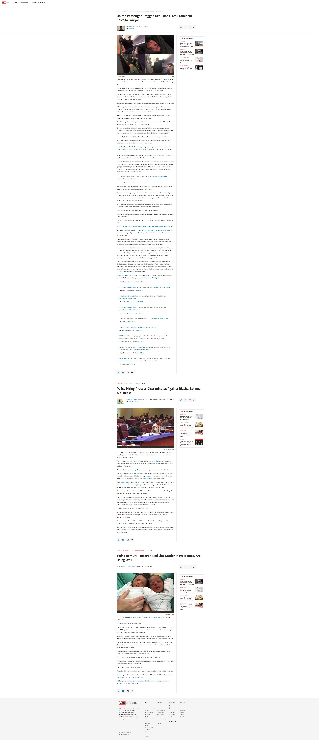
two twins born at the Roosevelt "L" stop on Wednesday (147, 617)
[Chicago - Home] (5, 2)
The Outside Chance (161, 708)
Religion (147, 725)
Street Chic (159, 721)
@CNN (124, 275)
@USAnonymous (124, 358)
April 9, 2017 (139, 330)
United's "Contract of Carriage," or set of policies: (140, 248)
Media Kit (182, 716)
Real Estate (147, 723)
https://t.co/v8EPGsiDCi (159, 176)
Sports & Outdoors (149, 727)
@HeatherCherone (133, 401)
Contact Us (182, 710)
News (33, 2)
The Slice (159, 723)
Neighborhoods (23, 2)
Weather (147, 736)
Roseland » (183, 49)
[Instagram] (169, 714)
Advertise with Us (184, 708)
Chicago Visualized (161, 710)
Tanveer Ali (131, 26)
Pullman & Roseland (124, 383)
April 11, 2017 (132, 182)
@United (121, 347)
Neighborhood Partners (185, 706)
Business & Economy (150, 708)
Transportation (159, 11)
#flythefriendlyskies (125, 287)
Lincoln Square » (184, 422)
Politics (144, 383)
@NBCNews (133, 327)
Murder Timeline (161, 716)
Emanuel (127, 482)
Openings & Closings (161, 719)
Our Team (182, 712)
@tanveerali (132, 28)
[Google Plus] (169, 712)
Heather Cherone (132, 399)
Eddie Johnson (147, 478)
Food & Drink (148, 716)
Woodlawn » (183, 414)
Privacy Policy (129, 732)
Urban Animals (148, 734)
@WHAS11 (138, 275)
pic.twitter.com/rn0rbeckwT (161, 287)
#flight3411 (134, 347)
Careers (182, 714)
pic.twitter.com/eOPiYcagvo (127, 179)
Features (41, 2)
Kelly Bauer (122, 566)
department (159, 461)
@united (119, 275)
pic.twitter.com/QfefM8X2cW (142, 350)
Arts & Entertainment (150, 706)
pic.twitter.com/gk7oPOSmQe (147, 327)
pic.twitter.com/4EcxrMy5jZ (127, 298)
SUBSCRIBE (174, 721)
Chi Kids (147, 710)
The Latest (147, 729)
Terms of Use (122, 732)
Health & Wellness (149, 551)
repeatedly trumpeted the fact (139, 485)
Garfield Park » (184, 57)
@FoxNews (130, 275)
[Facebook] (169, 708)
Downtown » (183, 430)
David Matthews (132, 566)
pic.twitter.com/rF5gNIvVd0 (159, 318)
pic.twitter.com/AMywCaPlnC (128, 310)
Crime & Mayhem (149, 11)
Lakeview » (183, 41)
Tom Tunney (123, 527)
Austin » (182, 439)
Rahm (123, 482)
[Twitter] (169, 706)
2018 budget (135, 473)
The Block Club (160, 712)
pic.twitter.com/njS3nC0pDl (150, 278)
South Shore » (184, 65)
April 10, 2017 (139, 282)
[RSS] (169, 716)
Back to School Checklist (162, 706)
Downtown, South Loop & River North (130, 11)
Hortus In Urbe (160, 714)
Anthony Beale (137, 461)
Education (147, 714)
